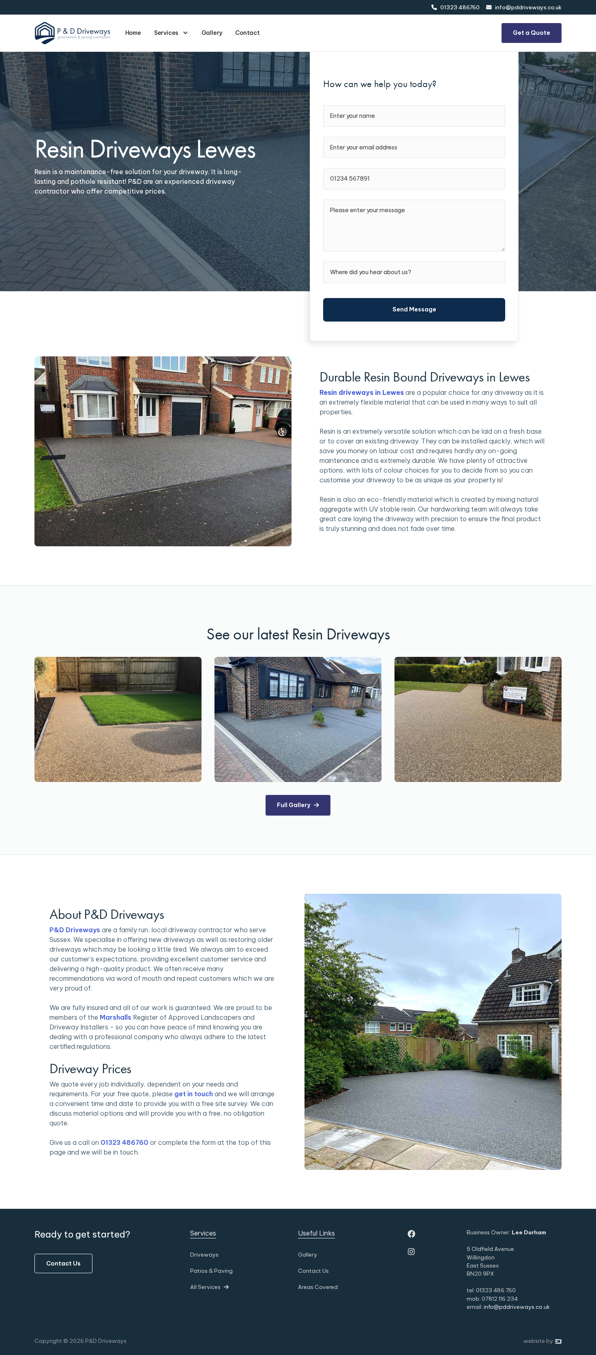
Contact (247, 32)
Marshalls (115, 1017)
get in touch (193, 1094)
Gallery (212, 32)
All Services (209, 1287)
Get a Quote (531, 32)
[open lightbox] (118, 719)
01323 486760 (124, 1142)
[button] (171, 33)
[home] (72, 33)
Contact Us (63, 1263)
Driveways (204, 1254)
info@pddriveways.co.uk (517, 1306)
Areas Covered (318, 1287)
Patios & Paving (211, 1270)
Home (133, 32)
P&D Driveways (74, 930)
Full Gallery (298, 805)
